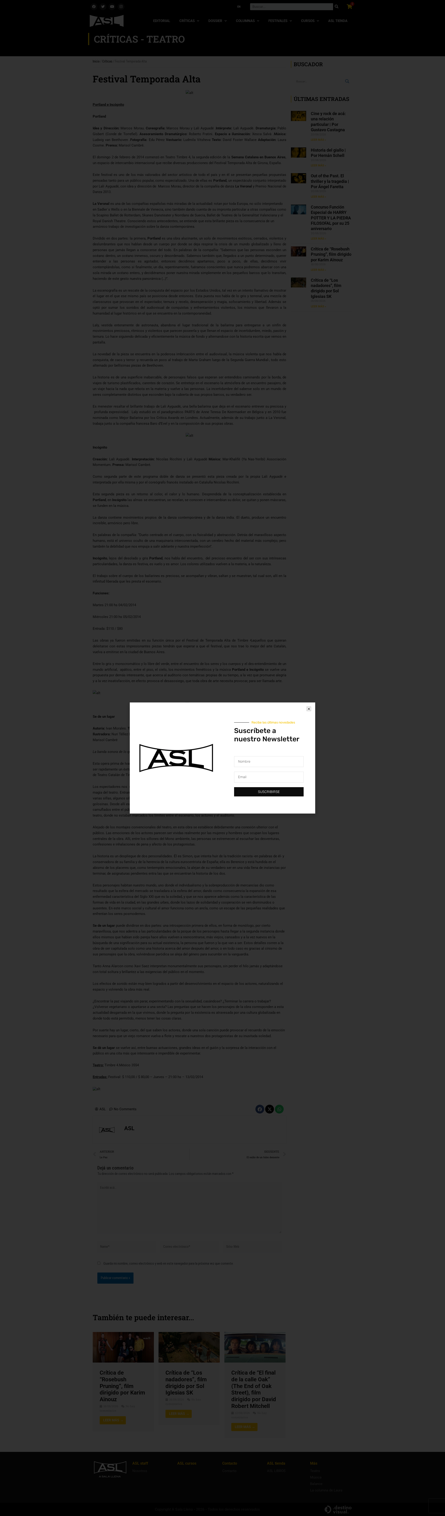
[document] (222, 758)
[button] (309, 709)
